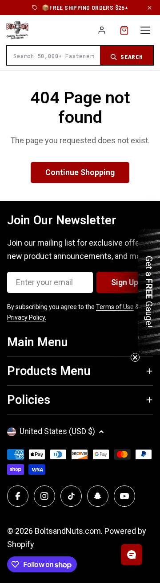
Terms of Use (115, 306)
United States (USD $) (57, 431)
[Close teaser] (135, 357)
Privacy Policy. (26, 317)
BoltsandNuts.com (68, 531)
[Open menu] (145, 30)
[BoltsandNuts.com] (17, 30)
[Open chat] (131, 554)
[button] (149, 292)
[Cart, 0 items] (124, 30)
